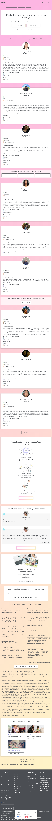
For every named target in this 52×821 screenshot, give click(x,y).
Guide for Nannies (5, 793)
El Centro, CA (11, 647)
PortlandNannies (44, 784)
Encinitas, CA (12, 650)
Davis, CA (11, 641)
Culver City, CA (5, 636)
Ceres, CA (13, 630)
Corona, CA (4, 634)
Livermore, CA (37, 640)
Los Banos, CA (40, 643)
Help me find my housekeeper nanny (26, 597)
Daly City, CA (5, 641)
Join (48, 2)
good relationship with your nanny (25, 714)
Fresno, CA (11, 657)
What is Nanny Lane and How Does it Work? (34, 737)
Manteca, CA (42, 649)
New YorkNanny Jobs (33, 783)
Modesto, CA (30, 652)
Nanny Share (4, 778)
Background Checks (6, 784)
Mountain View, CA (40, 655)
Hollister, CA (30, 620)
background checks (7, 674)
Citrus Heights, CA (6, 633)
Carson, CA (13, 628)
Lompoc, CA (30, 641)
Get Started (26, 302)
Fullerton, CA (18, 657)
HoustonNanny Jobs (33, 787)
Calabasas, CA (5, 627)
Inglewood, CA (36, 625)
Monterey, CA (30, 654)
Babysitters (13, 764)
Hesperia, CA (36, 618)
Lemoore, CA (46, 638)
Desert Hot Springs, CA (7, 642)
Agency (3, 788)
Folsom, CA (11, 655)
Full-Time (19, 25)
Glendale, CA (30, 612)
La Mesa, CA (47, 637)
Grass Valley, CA (44, 612)
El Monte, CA (5, 650)
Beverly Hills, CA (6, 620)
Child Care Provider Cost (19, 789)
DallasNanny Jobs (32, 790)
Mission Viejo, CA (45, 651)
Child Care (19, 764)
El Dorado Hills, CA (6, 649)
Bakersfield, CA (5, 617)
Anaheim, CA (12, 610)
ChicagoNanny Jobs (33, 781)
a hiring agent (15, 674)
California (28, 7)
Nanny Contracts (5, 786)
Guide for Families (5, 791)
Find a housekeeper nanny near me (26, 666)
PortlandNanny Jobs (33, 785)
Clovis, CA (14, 633)
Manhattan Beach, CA (32, 649)
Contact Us (4, 799)
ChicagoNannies (44, 780)
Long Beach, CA (38, 641)
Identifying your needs (32, 734)
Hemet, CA (30, 618)
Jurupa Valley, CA (31, 630)
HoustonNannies (44, 786)
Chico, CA (19, 630)
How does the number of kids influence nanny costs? (16, 752)
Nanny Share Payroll (6, 782)
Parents (3, 776)
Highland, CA (44, 618)
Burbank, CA (13, 621)
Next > (26, 432)
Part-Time (33, 25)
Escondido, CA (20, 650)
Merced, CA (37, 651)
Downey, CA (17, 642)
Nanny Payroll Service (6, 780)
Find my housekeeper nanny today (26, 548)
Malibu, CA (36, 648)
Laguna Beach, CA (31, 635)
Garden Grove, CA (38, 610)
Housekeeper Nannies (11, 7)
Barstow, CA (13, 617)
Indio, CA (29, 625)
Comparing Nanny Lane (7, 795)
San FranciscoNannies (43, 775)
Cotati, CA (19, 634)
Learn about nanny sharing (26, 581)
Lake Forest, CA (31, 637)
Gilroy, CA (46, 610)
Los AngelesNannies (45, 778)
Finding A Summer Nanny (14, 736)
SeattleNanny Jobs (32, 792)
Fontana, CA (18, 655)
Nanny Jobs (31, 764)
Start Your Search (26, 498)
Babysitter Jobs (5, 764)
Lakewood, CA (39, 637)
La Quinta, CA (39, 638)
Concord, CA (20, 633)
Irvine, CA (43, 625)
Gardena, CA (30, 610)
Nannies (25, 764)
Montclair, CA (37, 652)
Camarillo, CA (13, 627)
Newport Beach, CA (38, 662)
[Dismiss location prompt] (35, 812)
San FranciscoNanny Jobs (33, 775)
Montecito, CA (45, 652)
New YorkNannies (44, 782)
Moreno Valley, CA (39, 654)
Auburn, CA (13, 612)
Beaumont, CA (21, 617)
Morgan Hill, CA (31, 655)
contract (33, 710)
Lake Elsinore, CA (41, 635)
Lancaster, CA (31, 638)
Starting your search (13, 734)
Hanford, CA (30, 617)
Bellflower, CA (5, 618)
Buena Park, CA (5, 621)
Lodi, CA (44, 640)
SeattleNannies (44, 790)
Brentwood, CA (14, 620)
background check (12, 704)
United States (21, 7)
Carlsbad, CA (20, 627)
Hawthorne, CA (38, 617)
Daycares (16, 784)
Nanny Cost (17, 792)
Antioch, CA (19, 610)
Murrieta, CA (30, 657)
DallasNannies (43, 788)
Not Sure (43, 175)
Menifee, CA (30, 651)
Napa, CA (29, 662)
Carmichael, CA (5, 628)
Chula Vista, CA (19, 631)
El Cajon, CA (5, 647)
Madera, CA (30, 648)
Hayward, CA (45, 617)
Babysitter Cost (18, 786)
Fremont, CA (5, 657)
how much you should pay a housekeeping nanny (34, 694)
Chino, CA (4, 631)
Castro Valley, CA (6, 630)
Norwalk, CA (46, 662)
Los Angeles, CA (31, 643)
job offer (10, 698)
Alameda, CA (5, 610)
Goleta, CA (37, 612)
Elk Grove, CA (15, 649)
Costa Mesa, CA (12, 634)
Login (42, 2)
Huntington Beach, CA (39, 620)
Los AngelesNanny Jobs (32, 779)
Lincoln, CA (30, 640)
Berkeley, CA (13, 618)
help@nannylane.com (12, 813)
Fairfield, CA (5, 655)
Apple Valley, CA (6, 612)
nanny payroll (25, 674)
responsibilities (37, 703)
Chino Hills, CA (11, 631)
